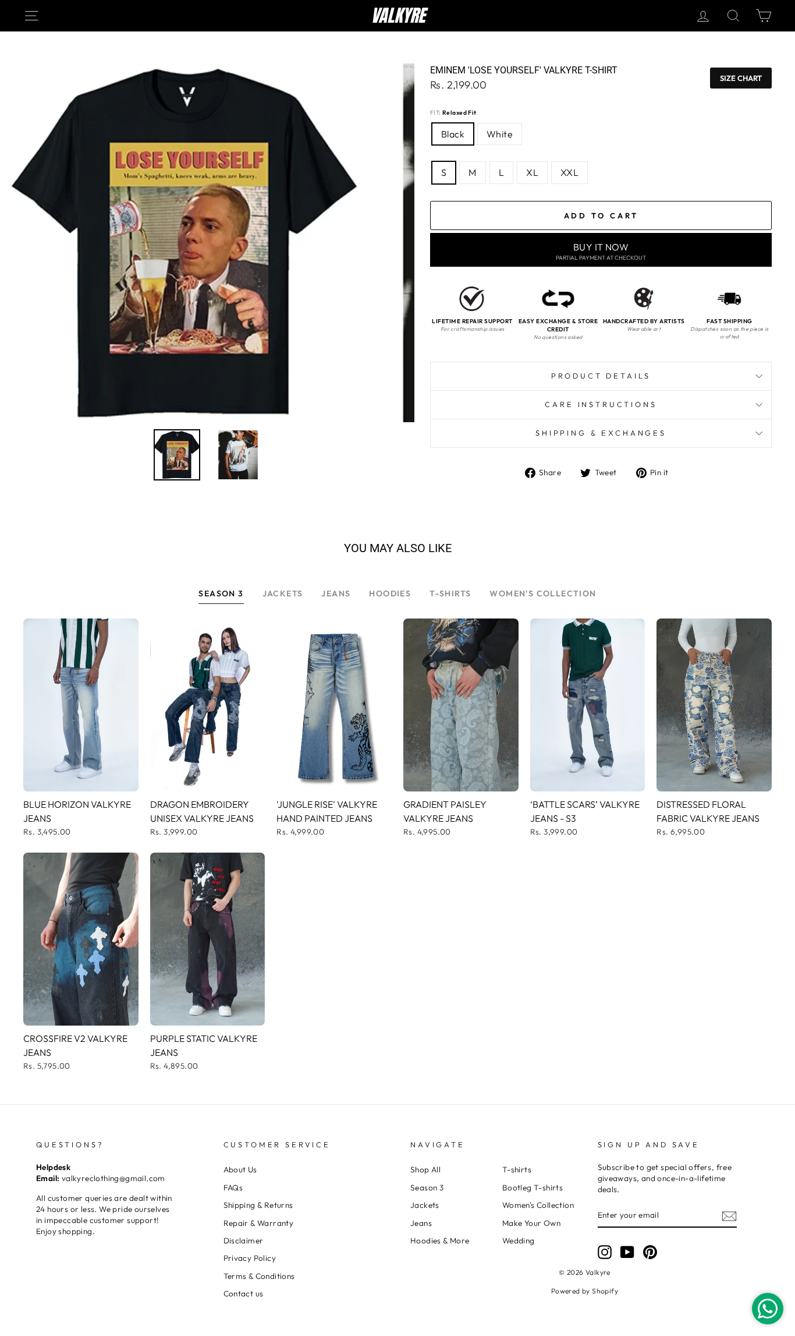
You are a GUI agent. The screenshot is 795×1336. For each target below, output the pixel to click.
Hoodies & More (440, 1240)
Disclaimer (243, 1240)
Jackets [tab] (282, 593)
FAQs (233, 1187)
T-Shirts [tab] (450, 593)
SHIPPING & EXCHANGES (600, 432)
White (500, 134)
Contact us (243, 1293)
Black (452, 134)
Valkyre (398, 15)
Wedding (518, 1240)
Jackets (424, 1205)
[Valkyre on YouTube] (627, 1252)
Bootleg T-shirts (532, 1187)
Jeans (421, 1223)
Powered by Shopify (584, 1290)
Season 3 (426, 1187)
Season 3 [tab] (220, 593)
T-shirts (516, 1169)
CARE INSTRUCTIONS (600, 404)
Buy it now (601, 251)
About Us (240, 1169)
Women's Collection (538, 1205)
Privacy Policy (249, 1258)
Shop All (425, 1169)
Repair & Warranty (258, 1223)
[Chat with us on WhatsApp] (767, 1308)
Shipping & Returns (258, 1205)
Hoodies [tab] (390, 593)
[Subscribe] (729, 1215)
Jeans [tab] (335, 593)
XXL (569, 172)
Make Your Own (531, 1223)
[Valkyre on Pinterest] (650, 1252)
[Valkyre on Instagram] (605, 1252)
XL (532, 172)
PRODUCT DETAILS (601, 375)
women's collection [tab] (542, 593)
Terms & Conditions (259, 1276)
